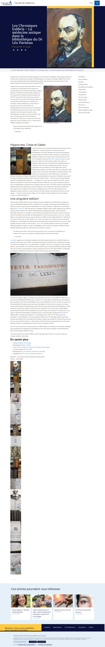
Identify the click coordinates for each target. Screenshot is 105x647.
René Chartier (26, 345)
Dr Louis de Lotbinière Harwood (32, 353)
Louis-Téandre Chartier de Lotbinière (33, 351)
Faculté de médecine (24, 3)
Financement (82, 92)
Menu (92, 3)
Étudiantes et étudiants (85, 87)
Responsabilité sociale (85, 110)
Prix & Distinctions (70, 627)
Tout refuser (33, 641)
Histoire (15, 579)
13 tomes (20, 208)
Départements (57, 627)
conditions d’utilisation (45, 644)
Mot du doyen (82, 97)
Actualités (81, 77)
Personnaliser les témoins (20, 641)
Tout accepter (41, 641)
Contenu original (29, 70)
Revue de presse (83, 107)
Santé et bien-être (84, 112)
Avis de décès (82, 79)
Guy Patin (13, 240)
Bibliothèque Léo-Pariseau (23, 343)
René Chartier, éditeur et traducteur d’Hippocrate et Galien (31, 347)
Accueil (13, 70)
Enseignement (83, 84)
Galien (48, 184)
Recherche (81, 105)
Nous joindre (82, 627)
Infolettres (47, 627)
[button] (13, 50)
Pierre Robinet (63, 313)
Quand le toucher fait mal (62, 610)
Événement (82, 89)
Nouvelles (20, 70)
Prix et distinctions (84, 102)
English (91, 627)
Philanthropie (82, 100)
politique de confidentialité (26, 644)
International (82, 95)
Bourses (80, 82)
